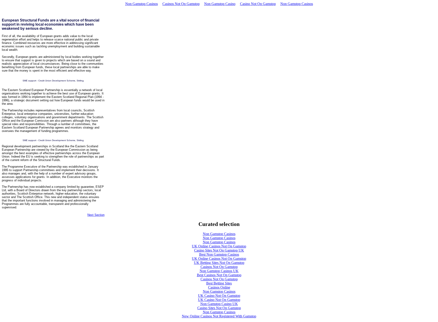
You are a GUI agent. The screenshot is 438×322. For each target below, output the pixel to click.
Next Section (95, 215)
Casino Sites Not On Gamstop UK (219, 250)
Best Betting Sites (219, 283)
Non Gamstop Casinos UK (219, 271)
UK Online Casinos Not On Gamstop (219, 246)
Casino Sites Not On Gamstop (219, 308)
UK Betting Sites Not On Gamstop (219, 263)
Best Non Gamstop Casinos (219, 254)
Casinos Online (219, 287)
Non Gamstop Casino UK (219, 304)
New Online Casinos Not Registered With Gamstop (219, 316)
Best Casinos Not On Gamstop (219, 275)
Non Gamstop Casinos (141, 4)
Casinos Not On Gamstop (181, 4)
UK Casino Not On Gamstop (219, 296)
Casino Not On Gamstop (258, 4)
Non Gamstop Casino (219, 4)
